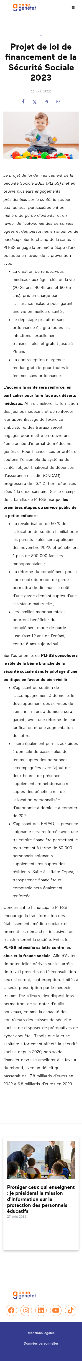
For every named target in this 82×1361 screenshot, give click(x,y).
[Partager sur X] (34, 102)
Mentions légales (41, 1333)
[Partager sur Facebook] (23, 102)
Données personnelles (41, 1343)
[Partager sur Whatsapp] (58, 102)
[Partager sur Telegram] (46, 102)
